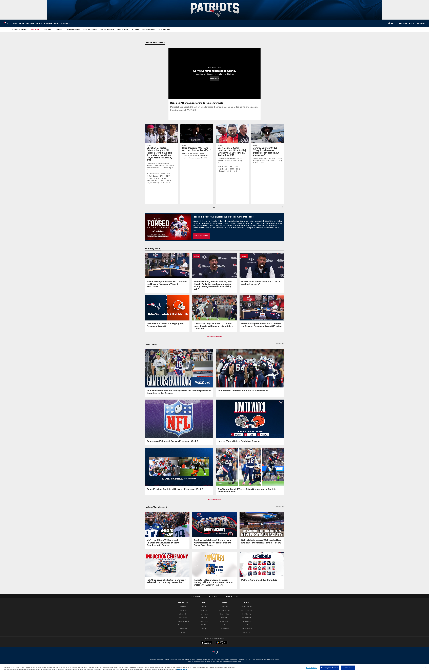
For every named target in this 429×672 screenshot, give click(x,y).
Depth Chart (203, 610)
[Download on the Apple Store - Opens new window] (206, 643)
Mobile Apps (246, 621)
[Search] (389, 23)
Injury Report (204, 614)
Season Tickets (224, 614)
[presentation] (283, 207)
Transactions (203, 621)
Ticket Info (224, 606)
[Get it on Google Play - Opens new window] (222, 643)
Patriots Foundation (183, 621)
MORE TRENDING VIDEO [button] (214, 336)
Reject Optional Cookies (329, 668)
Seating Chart (224, 621)
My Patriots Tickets (224, 610)
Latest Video (182, 610)
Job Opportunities (246, 628)
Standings (204, 628)
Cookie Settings (311, 668)
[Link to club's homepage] (6, 23)
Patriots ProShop (247, 606)
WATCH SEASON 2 (201, 236)
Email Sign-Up (246, 614)
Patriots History (182, 625)
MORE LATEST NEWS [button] (214, 499)
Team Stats (203, 617)
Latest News (182, 606)
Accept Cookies (348, 668)
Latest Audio (182, 614)
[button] (214, 78)
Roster (204, 606)
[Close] (425, 667)
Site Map (182, 632)
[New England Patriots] (214, 653)
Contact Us (246, 632)
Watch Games (224, 628)
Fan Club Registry (246, 610)
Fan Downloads (246, 617)
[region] (214, 668)
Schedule (203, 625)
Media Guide (246, 625)
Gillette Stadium (224, 625)
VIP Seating (224, 617)
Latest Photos (183, 617)
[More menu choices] (72, 23)
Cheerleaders (183, 628)
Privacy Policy (182, 669)
